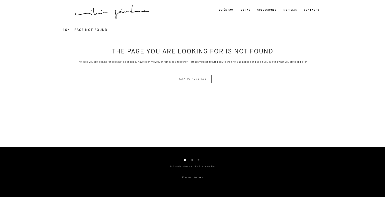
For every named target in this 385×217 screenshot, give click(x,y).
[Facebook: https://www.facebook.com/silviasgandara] (185, 160)
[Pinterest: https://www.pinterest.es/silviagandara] (198, 160)
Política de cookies (205, 166)
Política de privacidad (181, 166)
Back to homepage (192, 79)
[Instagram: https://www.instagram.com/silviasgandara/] (192, 160)
